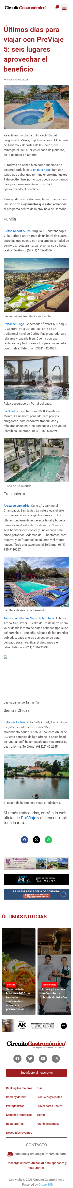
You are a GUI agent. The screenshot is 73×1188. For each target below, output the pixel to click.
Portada (11, 984)
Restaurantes (49, 984)
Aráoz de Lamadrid (16, 505)
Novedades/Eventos (19, 1132)
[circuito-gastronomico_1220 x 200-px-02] (36, 1025)
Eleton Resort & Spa (17, 231)
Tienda (41, 1114)
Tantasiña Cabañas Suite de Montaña (29, 618)
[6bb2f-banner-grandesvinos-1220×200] (36, 879)
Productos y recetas (49, 1097)
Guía (39, 1088)
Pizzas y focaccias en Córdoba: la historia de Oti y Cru (54, 993)
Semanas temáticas (19, 1114)
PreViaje (28, 817)
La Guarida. (12, 411)
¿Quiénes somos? (47, 1123)
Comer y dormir (16, 1097)
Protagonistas (15, 1106)
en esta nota (41, 170)
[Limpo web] (36, 895)
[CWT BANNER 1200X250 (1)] (36, 863)
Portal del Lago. (14, 324)
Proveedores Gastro (49, 1106)
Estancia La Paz (14, 722)
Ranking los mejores (19, 1088)
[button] (64, 8)
